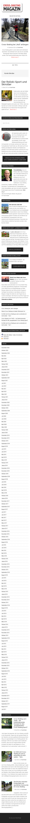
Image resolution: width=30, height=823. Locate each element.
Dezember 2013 (5, 630)
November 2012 (5, 665)
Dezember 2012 (5, 662)
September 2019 (6, 443)
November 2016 (5, 534)
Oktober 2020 (5, 408)
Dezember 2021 (5, 369)
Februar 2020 (5, 430)
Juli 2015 (4, 578)
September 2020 (6, 410)
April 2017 (4, 520)
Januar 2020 (5, 432)
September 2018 (6, 476)
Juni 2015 (4, 580)
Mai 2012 (4, 682)
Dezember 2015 (5, 564)
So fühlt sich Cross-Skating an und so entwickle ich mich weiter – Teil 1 (20, 754)
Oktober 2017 (5, 504)
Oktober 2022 (5, 350)
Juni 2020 (4, 419)
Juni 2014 (4, 613)
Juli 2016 (4, 545)
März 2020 (4, 427)
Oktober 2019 (5, 441)
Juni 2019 (4, 451)
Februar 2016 (5, 558)
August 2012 (5, 673)
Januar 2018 (5, 498)
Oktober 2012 (5, 668)
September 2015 (6, 572)
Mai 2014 (4, 616)
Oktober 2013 (5, 635)
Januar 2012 (5, 693)
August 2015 (5, 575)
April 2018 (4, 490)
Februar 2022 (5, 364)
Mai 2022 (4, 356)
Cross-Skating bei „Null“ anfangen (15, 44)
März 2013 (4, 654)
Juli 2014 (4, 610)
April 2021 (4, 391)
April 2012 (4, 684)
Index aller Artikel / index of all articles (12, 335)
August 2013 (5, 641)
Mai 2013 (4, 649)
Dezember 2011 (5, 695)
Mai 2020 (4, 421)
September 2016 (6, 539)
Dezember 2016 (5, 531)
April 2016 (4, 553)
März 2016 (4, 556)
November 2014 (5, 599)
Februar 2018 (5, 495)
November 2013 (5, 632)
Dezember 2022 (5, 347)
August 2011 (5, 706)
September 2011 (6, 704)
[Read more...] (13, 109)
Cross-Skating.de (15, 8)
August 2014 (5, 608)
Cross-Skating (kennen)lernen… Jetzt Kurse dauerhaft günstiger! (15, 158)
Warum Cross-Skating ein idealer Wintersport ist (13, 311)
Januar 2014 (5, 627)
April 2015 (4, 586)
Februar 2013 (5, 657)
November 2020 (5, 405)
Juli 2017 (4, 512)
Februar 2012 (5, 690)
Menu (16, 65)
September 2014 (6, 605)
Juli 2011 (4, 709)
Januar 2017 (5, 528)
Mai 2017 (4, 517)
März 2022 (4, 361)
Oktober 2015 (5, 569)
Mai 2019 (4, 454)
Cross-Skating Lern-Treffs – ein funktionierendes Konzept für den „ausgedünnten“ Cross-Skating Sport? (20, 723)
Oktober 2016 (5, 536)
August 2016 (5, 542)
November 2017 (5, 501)
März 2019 (4, 460)
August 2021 (5, 380)
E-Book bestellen (19, 266)
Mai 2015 (4, 583)
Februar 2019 (5, 462)
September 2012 (6, 671)
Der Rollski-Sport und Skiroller (14, 83)
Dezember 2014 (5, 597)
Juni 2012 (4, 679)
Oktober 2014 (5, 602)
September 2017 (6, 506)
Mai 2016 (4, 550)
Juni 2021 (4, 386)
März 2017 (4, 523)
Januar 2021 (5, 399)
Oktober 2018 (5, 473)
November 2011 (5, 698)
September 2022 (6, 353)
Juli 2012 (4, 676)
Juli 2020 (4, 416)
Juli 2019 (4, 449)
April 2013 (4, 651)
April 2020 (4, 424)
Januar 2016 (5, 561)
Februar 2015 (5, 591)
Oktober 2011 (5, 701)
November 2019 (5, 438)
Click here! (6, 336)
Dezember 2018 (5, 468)
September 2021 (6, 377)
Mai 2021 (4, 388)
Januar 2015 (5, 594)
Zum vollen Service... (15, 249)
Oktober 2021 (5, 375)
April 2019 (4, 457)
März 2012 (4, 687)
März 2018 (4, 493)
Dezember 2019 (5, 435)
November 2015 (5, 567)
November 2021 (5, 372)
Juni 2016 (4, 547)
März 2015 (4, 588)
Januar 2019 (5, 465)
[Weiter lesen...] (15, 57)
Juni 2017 (4, 514)
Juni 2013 (4, 646)
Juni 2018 (4, 484)
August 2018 (5, 479)
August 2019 (5, 446)
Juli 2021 (4, 383)
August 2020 (5, 413)
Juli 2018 (4, 482)
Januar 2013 (5, 660)
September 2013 (6, 638)
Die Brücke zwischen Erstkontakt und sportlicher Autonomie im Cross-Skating (21, 784)
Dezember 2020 (5, 402)
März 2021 (4, 394)
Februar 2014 (5, 624)
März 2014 (4, 621)
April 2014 (4, 619)
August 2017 (5, 509)
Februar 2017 (5, 525)
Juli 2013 (4, 643)
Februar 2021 (5, 397)
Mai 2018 (4, 487)
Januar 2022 (5, 367)
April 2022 (4, 358)
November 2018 (5, 471)
